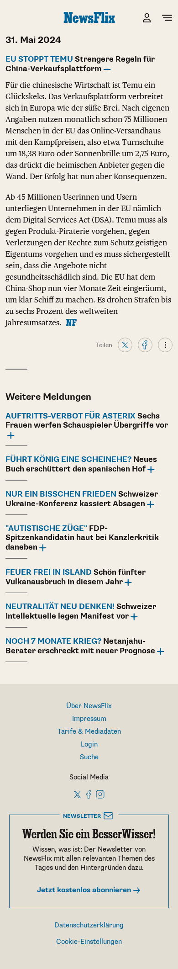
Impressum (89, 719)
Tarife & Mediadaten (89, 731)
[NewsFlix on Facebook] (89, 794)
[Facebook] (145, 344)
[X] (125, 344)
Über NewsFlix (89, 706)
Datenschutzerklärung (89, 925)
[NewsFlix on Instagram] (100, 794)
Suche (89, 757)
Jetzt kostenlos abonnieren (85, 890)
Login (89, 744)
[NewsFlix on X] (78, 794)
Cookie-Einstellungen (89, 941)
